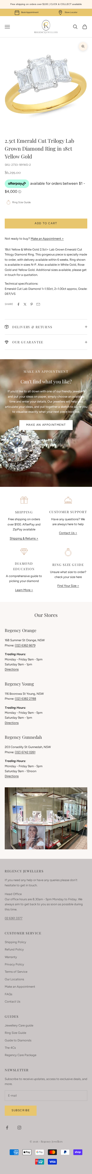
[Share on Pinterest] (31, 304)
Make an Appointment (46, 424)
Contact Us (12, 1001)
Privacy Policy (14, 964)
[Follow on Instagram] (19, 1127)
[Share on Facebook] (18, 304)
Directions (12, 669)
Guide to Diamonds (18, 1040)
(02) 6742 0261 (25, 752)
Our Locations (14, 979)
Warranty (11, 957)
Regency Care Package (20, 1055)
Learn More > (24, 590)
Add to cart (46, 223)
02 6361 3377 (13, 918)
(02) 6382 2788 (25, 698)
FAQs (8, 994)
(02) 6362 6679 (25, 645)
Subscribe (21, 1110)
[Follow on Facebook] (7, 1127)
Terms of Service (16, 971)
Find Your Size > (68, 585)
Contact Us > (68, 533)
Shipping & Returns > (24, 538)
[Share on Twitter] (25, 304)
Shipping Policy (15, 942)
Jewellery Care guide (19, 1025)
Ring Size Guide (15, 1033)
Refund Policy (14, 949)
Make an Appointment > (47, 238)
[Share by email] (38, 304)
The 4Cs (10, 1047)
